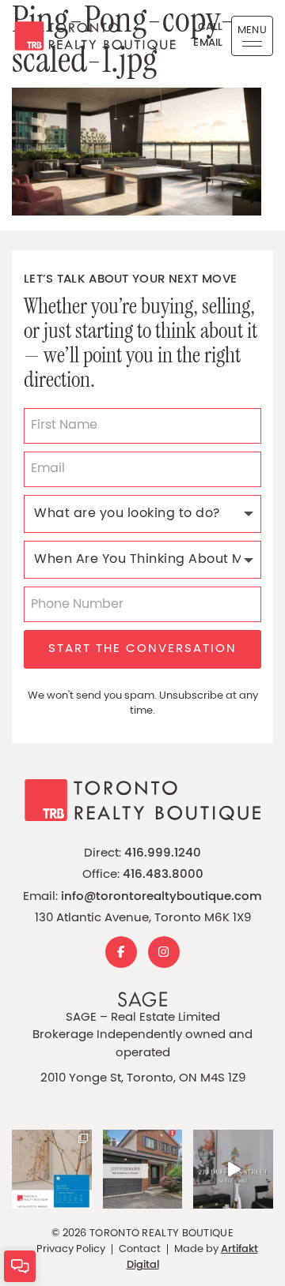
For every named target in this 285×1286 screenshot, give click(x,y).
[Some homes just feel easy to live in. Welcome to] (233, 1169)
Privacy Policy (70, 1249)
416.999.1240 (162, 854)
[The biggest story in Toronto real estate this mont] (52, 1169)
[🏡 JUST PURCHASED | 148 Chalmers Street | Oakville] (143, 1169)
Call (210, 27)
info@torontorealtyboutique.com (161, 897)
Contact (140, 1249)
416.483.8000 (163, 875)
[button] (252, 36)
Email (208, 43)
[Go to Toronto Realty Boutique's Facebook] (121, 952)
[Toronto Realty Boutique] (89, 35)
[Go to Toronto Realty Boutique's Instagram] (164, 952)
